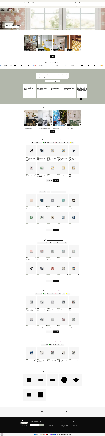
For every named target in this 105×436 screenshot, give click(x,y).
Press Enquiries (51, 425)
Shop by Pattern (53, 4)
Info (73, 4)
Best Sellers (68, 4)
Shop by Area (61, 4)
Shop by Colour (38, 4)
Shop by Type (31, 4)
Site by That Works (68, 434)
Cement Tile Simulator (64, 425)
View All (52, 56)
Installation (62, 426)
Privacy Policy (75, 425)
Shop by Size (46, 4)
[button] (78, 99)
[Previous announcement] (21, 1)
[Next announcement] (84, 1)
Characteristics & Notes (64, 429)
